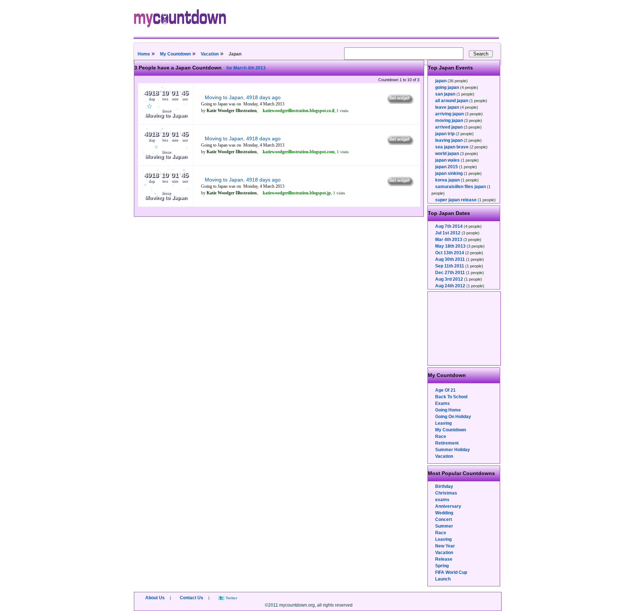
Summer (444, 526)
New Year (445, 546)
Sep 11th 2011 (449, 266)
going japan (447, 87)
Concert (443, 519)
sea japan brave (452, 147)
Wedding (444, 512)
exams (442, 499)
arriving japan (449, 113)
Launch (443, 579)
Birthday (444, 486)
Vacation (210, 54)
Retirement (447, 443)
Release (443, 559)
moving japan (449, 120)
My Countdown (175, 54)
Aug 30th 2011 (450, 259)
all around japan (451, 100)
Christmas (446, 493)
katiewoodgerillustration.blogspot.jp (297, 192)
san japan (445, 94)
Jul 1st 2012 (447, 233)
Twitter (231, 598)
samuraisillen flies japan (460, 186)
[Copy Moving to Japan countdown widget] (400, 102)
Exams (442, 403)
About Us (155, 597)
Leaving (443, 423)
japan (441, 80)
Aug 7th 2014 (449, 226)
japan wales (447, 160)
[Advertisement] (464, 328)
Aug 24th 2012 (450, 285)
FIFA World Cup (451, 572)
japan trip (445, 133)
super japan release (456, 199)
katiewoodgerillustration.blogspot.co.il (298, 110)
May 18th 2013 (450, 246)
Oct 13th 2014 (449, 252)
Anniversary (448, 506)
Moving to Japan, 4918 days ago (243, 97)
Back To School (451, 396)
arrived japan (449, 127)
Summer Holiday (452, 449)
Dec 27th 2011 (450, 272)
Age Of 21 (445, 390)
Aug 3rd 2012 (449, 279)
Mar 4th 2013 (448, 239)
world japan (447, 153)
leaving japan (449, 140)
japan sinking (449, 173)
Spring (442, 565)
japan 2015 (446, 166)
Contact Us (191, 597)
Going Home (448, 410)
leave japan (447, 107)
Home (144, 54)
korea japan (447, 180)
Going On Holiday (453, 416)
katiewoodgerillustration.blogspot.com (299, 151)
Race (440, 436)
